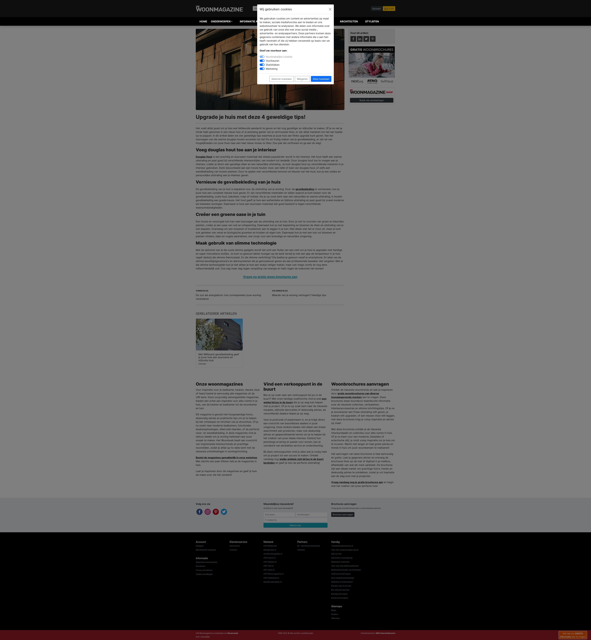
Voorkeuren (272, 60)
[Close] (330, 9)
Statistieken (272, 64)
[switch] (262, 60)
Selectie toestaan (281, 78)
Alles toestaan (321, 78)
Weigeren (302, 78)
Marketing (271, 68)
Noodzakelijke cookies (279, 56)
